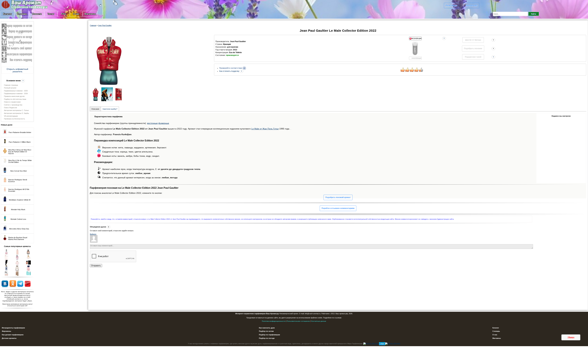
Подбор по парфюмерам (269, 335)
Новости (37, 14)
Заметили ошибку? (109, 109)
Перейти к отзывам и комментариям (338, 208)
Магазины (90, 14)
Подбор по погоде (267, 338)
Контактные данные (318, 321)
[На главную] (17, 4)
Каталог (7, 14)
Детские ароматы (9, 338)
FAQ (63, 14)
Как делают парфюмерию (12, 335)
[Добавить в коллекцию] (415, 48)
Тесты (50, 14)
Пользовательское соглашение (298, 321)
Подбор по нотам (266, 331)
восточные (152, 123)
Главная (93, 25)
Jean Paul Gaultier (105, 25)
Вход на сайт (471, 5)
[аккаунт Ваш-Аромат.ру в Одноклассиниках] (12, 283)
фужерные (163, 123)
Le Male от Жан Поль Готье (265, 128)
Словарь (22, 14)
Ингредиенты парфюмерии (13, 328)
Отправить (96, 265)
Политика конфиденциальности (273, 321)
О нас (76, 14)
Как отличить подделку (229, 71)
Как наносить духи (267, 328)
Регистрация (451, 5)
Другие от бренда (473, 40)
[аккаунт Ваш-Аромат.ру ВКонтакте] (4, 283)
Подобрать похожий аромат (338, 197)
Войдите (93, 234)
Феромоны (6, 331)
